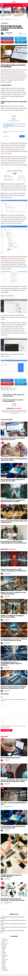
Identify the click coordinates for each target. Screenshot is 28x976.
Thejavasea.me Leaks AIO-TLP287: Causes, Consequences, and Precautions (13, 570)
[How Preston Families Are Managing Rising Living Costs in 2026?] (19, 10)
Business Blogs (22, 410)
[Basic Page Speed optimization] (14, 747)
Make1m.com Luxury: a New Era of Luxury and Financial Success (13, 593)
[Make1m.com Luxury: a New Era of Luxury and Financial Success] (14, 583)
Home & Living (4, 456)
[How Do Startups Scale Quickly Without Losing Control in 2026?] (14, 470)
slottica (3, 966)
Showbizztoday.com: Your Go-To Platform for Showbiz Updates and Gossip (14, 639)
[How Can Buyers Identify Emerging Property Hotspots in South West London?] (14, 532)
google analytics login (8, 390)
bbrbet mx (4, 944)
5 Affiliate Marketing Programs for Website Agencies (11, 875)
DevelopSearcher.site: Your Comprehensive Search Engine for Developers (11, 663)
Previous (0, 12)
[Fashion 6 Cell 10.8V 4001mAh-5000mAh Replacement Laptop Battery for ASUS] (14, 677)
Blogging (4, 947)
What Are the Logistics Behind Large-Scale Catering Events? (14, 521)
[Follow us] (23, 5)
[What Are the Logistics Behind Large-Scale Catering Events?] (14, 511)
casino (3, 951)
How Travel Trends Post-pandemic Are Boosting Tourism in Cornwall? (13, 500)
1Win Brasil (4, 939)
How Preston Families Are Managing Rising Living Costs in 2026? (19, 15)
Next (27, 12)
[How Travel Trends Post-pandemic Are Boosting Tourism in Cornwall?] (14, 491)
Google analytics (7, 387)
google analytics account (9, 388)
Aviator (3, 941)
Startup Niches (14, 413)
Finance (3, 953)
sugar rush (4, 967)
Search (26, 909)
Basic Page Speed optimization (10, 758)
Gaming (3, 956)
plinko (3, 963)
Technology (12, 549)
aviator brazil (5, 943)
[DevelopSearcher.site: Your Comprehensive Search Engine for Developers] (14, 652)
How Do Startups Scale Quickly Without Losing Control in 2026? (13, 480)
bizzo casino (4, 945)
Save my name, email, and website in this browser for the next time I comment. (13, 727)
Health (3, 958)
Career (3, 949)
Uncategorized (5, 970)
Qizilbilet (4, 964)
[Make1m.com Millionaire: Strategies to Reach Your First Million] (14, 606)
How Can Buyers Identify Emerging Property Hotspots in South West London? (14, 542)
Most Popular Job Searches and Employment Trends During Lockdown (12, 899)
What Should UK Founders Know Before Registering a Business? (6, 15)
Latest (14, 2)
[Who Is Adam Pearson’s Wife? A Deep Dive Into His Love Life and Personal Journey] (14, 771)
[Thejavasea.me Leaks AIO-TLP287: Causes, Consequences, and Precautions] (14, 558)
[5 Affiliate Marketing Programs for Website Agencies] (14, 854)
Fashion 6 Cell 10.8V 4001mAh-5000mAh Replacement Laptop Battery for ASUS (13, 687)
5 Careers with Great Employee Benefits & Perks (14, 803)
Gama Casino (5, 955)
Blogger (3, 410)
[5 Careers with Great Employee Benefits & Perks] (14, 794)
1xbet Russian (5, 940)
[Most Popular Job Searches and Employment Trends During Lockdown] (14, 889)
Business (3, 435)
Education (4, 952)
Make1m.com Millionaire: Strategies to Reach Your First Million (12, 616)
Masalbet (4, 962)
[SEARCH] (26, 5)
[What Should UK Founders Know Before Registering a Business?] (6, 10)
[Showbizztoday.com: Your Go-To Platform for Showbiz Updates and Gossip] (14, 629)
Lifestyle (3, 498)
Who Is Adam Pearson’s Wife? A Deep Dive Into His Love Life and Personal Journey (14, 780)
